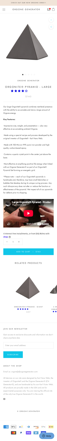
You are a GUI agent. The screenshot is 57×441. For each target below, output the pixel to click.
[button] (20, 91)
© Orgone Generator (28, 411)
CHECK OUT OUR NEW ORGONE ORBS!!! (28, 3)
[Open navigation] (3, 9)
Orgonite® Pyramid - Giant (28, 307)
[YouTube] (4, 398)
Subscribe (13, 354)
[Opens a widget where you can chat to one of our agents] (46, 436)
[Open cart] (53, 9)
